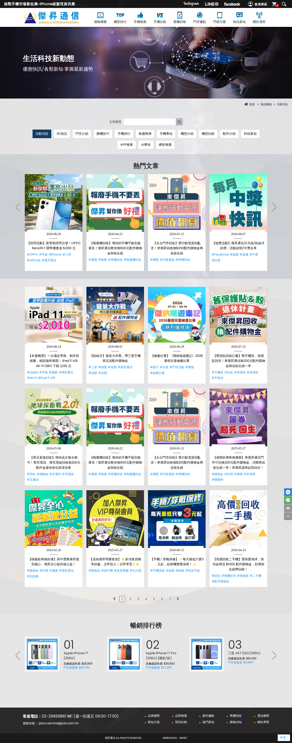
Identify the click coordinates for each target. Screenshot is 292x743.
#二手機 (255, 576)
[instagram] (191, 4)
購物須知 (236, 722)
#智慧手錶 (192, 570)
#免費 (112, 367)
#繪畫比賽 (157, 373)
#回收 (228, 372)
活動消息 (42, 133)
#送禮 (102, 373)
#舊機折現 (228, 576)
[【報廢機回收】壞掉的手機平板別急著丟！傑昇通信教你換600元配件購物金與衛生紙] (115, 203)
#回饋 (92, 373)
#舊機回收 (115, 260)
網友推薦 (165, 144)
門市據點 (199, 22)
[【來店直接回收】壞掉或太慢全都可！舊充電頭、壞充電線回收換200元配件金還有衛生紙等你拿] (53, 417)
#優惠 (92, 260)
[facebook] (232, 4)
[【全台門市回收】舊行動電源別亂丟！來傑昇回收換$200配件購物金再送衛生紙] (177, 203)
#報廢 (102, 260)
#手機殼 (217, 372)
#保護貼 (252, 372)
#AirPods (34, 260)
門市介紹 (81, 133)
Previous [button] (18, 207)
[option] (53, 222)
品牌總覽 (154, 716)
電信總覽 (263, 716)
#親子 (154, 367)
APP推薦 (126, 144)
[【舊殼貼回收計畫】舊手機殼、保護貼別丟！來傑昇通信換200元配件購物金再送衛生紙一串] (238, 316)
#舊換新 (243, 576)
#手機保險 (157, 570)
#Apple (32, 372)
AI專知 (146, 144)
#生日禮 (135, 570)
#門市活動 (176, 367)
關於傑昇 (259, 22)
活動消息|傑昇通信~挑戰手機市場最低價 (58, 22)
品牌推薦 (181, 716)
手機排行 (124, 133)
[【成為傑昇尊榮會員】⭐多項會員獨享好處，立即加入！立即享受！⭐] (115, 519)
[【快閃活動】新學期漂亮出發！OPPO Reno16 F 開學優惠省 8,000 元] (53, 203)
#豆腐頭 (33, 479)
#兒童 (164, 367)
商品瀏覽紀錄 (288, 508)
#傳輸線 (42, 474)
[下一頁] (178, 599)
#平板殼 (217, 378)
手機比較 (160, 22)
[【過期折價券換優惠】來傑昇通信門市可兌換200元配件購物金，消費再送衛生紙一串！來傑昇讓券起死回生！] (238, 417)
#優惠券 (217, 479)
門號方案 (219, 22)
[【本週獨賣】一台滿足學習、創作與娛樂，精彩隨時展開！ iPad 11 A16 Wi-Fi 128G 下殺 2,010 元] (53, 316)
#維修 (179, 570)
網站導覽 (263, 722)
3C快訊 (62, 133)
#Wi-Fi (32, 378)
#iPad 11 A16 (46, 378)
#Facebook (220, 254)
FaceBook (288, 492)
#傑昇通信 (49, 260)
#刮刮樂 (33, 576)
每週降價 (145, 133)
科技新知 (250, 133)
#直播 (244, 254)
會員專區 (260, 4)
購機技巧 (103, 133)
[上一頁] (114, 599)
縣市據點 (208, 716)
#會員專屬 (121, 570)
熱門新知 (208, 722)
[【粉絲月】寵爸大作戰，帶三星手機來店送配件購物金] (115, 316)
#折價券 (249, 474)
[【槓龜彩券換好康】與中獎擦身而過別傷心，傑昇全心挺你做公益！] (53, 519)
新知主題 (154, 722)
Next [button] (274, 207)
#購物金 (217, 474)
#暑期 (189, 367)
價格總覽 (100, 22)
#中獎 (253, 254)
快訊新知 (239, 22)
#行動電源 (167, 260)
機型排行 (120, 22)
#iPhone (55, 254)
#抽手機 (107, 570)
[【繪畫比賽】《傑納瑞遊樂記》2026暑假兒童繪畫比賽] (177, 316)
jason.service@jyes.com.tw (59, 723)
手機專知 (166, 133)
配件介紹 (229, 133)
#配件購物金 (220, 581)
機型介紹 (187, 133)
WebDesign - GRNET (175, 738)
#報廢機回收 (132, 260)
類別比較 (181, 722)
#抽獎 (234, 254)
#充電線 (68, 474)
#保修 (170, 570)
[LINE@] (211, 4)
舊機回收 (179, 22)
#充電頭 (55, 474)
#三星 (66, 254)
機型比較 (208, 133)
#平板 (43, 254)
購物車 (277, 5)
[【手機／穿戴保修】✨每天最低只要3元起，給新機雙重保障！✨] (177, 519)
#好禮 (216, 260)
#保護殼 (240, 372)
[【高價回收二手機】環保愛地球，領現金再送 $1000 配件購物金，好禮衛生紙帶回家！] (238, 519)
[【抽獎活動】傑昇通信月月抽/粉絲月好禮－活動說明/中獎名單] (238, 203)
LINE (288, 500)
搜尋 (284, 4)
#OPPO (32, 254)
